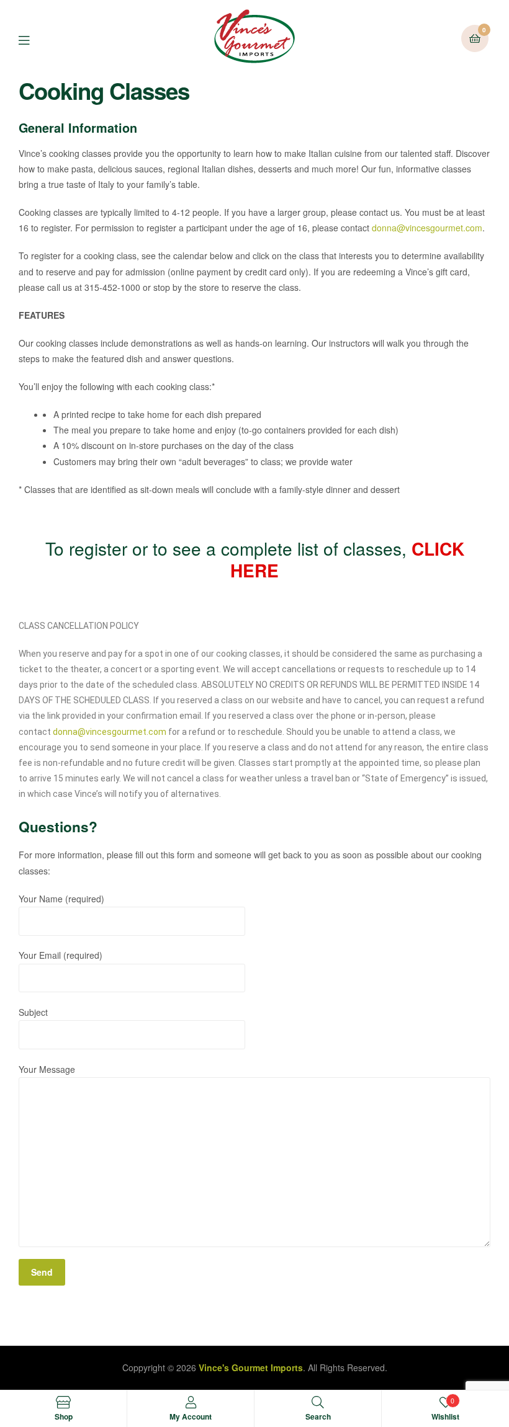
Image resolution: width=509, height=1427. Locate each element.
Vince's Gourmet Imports (251, 1367)
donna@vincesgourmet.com (427, 227)
